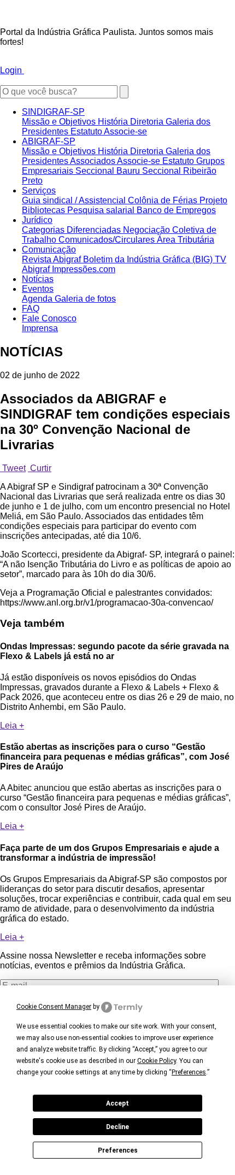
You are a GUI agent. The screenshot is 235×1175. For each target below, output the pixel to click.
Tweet (13, 468)
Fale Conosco (49, 318)
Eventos (38, 288)
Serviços (39, 190)
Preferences (118, 1150)
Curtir (39, 468)
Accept (117, 1103)
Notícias (38, 279)
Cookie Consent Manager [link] (53, 1006)
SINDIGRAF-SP (53, 111)
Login (12, 70)
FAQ (30, 308)
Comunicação (49, 249)
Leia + (12, 725)
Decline (117, 1127)
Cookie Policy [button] (156, 1061)
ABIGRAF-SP (48, 141)
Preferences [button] (189, 1072)
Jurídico (37, 220)
